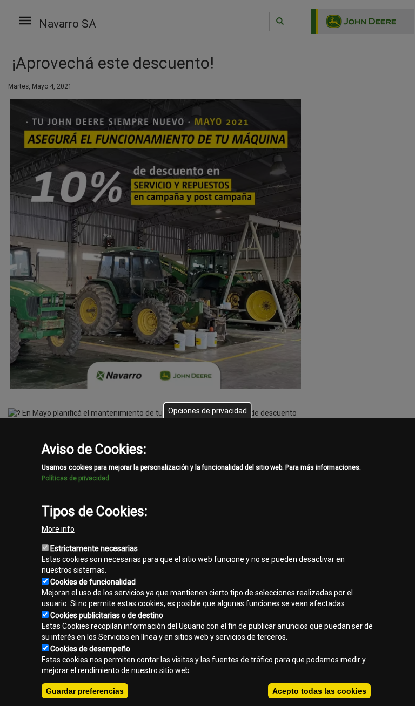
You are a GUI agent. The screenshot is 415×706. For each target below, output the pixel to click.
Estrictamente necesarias (94, 548)
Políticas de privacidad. (76, 478)
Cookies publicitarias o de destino (106, 615)
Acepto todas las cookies (319, 691)
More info (58, 529)
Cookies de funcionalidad (93, 582)
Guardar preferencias (85, 691)
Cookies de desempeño (90, 648)
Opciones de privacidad (207, 410)
